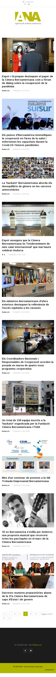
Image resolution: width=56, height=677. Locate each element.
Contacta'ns (49, 669)
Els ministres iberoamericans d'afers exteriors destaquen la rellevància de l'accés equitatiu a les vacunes (25, 304)
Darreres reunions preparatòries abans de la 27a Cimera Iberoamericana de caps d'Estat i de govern (26, 596)
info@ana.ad (36, 645)
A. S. (3, 254)
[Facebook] (25, 4)
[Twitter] (29, 4)
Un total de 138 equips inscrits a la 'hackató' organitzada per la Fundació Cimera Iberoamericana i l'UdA (26, 423)
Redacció (6, 91)
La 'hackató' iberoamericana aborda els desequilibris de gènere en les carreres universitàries (27, 186)
